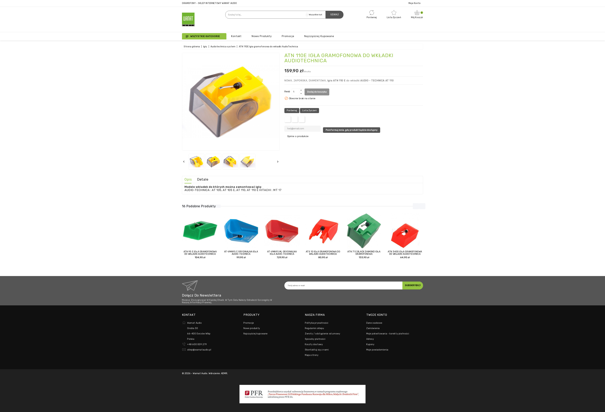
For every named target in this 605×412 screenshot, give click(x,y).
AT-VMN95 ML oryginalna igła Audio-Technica (282, 252)
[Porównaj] (197, 231)
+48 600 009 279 (197, 344)
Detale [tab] (202, 179)
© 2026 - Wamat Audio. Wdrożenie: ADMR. (205, 373)
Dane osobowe (374, 323)
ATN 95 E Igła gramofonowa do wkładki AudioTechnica (200, 252)
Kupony (370, 344)
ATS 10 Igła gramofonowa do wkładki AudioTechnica (323, 252)
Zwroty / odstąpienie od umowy (322, 333)
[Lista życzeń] (209, 231)
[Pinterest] (302, 119)
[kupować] (314, 231)
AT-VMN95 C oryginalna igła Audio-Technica (241, 252)
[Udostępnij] (288, 119)
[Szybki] (203, 231)
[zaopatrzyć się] (191, 231)
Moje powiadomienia (377, 349)
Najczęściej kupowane (255, 333)
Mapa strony (312, 355)
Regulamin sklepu (314, 328)
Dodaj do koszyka (317, 92)
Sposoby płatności (315, 339)
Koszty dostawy (314, 344)
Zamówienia (373, 328)
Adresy (370, 339)
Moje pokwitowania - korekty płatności (387, 333)
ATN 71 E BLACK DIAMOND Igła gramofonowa (363, 252)
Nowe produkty (262, 36)
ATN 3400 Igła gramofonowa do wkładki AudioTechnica (405, 252)
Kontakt (236, 36)
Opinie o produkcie (297, 136)
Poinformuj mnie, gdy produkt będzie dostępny (351, 130)
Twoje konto (376, 314)
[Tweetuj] (295, 119)
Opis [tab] (188, 179)
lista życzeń (309, 110)
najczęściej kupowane (319, 36)
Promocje (248, 323)
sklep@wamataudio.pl (199, 349)
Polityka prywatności (316, 323)
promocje (288, 36)
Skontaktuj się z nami (317, 349)
